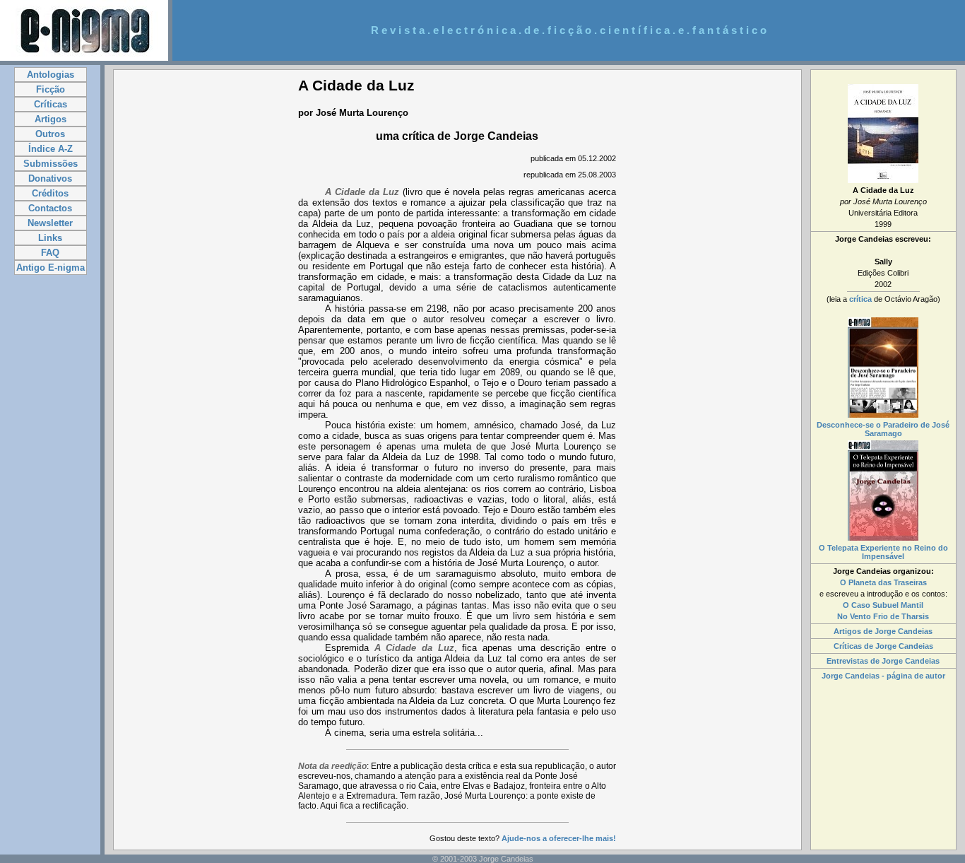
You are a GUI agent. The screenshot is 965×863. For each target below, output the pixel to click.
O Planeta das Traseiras (883, 582)
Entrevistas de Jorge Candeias (883, 661)
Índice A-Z (50, 148)
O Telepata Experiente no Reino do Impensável (883, 552)
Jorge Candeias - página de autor (883, 675)
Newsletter (50, 223)
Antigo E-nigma (50, 267)
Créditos (50, 193)
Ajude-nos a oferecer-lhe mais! (559, 838)
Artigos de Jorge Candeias (883, 631)
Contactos (50, 208)
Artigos (50, 119)
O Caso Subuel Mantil (883, 605)
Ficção (50, 89)
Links (50, 238)
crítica (860, 299)
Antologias (50, 74)
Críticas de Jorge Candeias (883, 646)
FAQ (50, 252)
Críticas (50, 104)
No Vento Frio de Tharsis (883, 616)
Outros (50, 134)
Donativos (50, 178)
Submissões (50, 163)
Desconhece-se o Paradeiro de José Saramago (883, 429)
